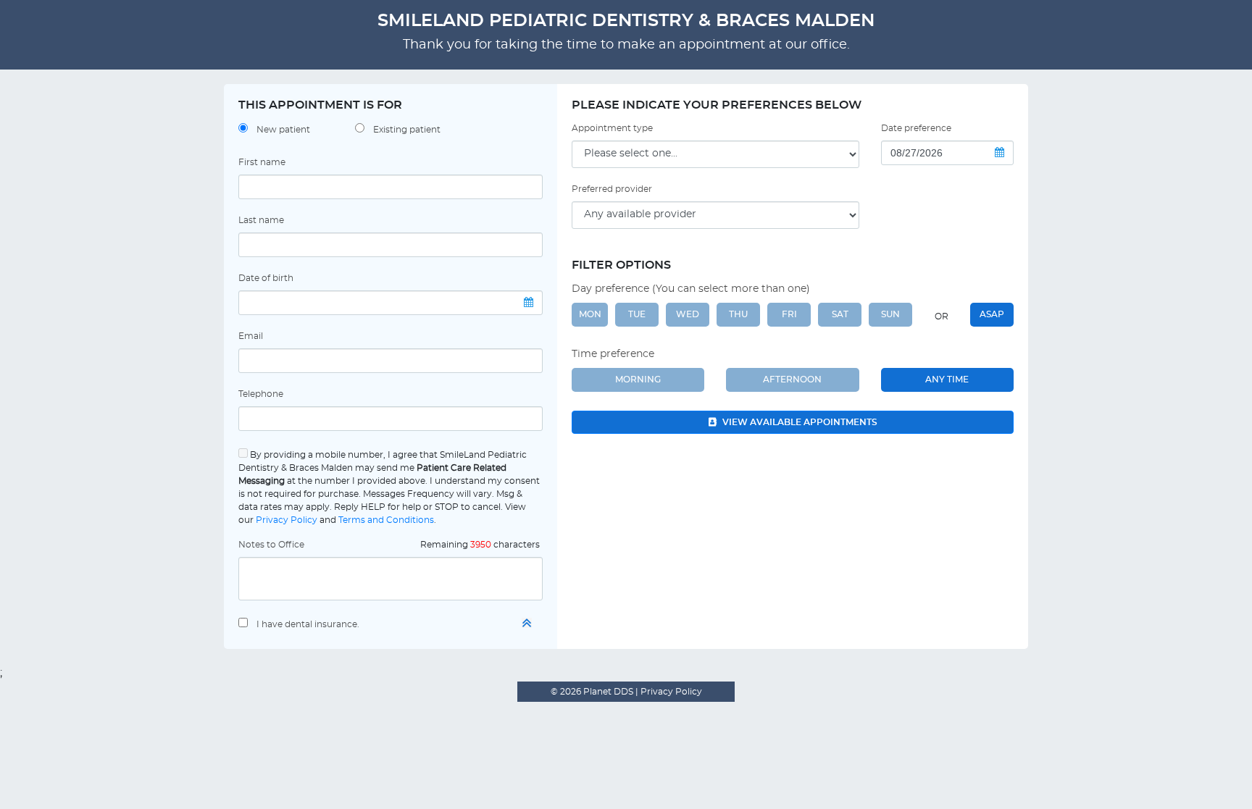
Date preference (916, 128)
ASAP (992, 314)
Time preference (613, 354)
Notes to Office (271, 544)
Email (250, 336)
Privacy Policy (286, 520)
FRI (789, 314)
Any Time (947, 379)
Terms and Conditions (386, 520)
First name (261, 162)
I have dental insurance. (307, 624)
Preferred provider (612, 189)
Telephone (260, 394)
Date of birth (265, 278)
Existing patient (407, 129)
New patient (283, 129)
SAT (840, 314)
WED (687, 314)
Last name (261, 220)
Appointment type (612, 128)
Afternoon (792, 379)
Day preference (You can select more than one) (691, 289)
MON (590, 314)
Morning (638, 379)
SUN (890, 314)
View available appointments (798, 422)
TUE (637, 314)
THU (738, 314)
